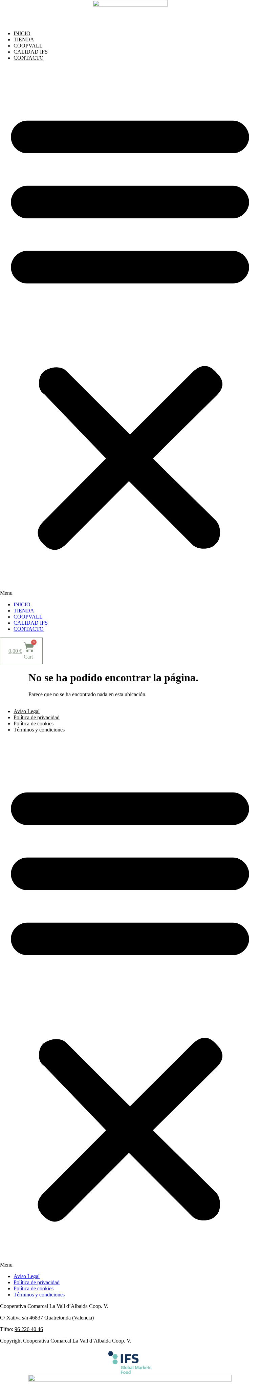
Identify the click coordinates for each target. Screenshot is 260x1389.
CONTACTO (29, 58)
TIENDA (24, 39)
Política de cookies (33, 723)
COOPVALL (28, 45)
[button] (130, 331)
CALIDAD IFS (31, 52)
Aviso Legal (27, 711)
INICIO (22, 33)
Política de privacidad (37, 717)
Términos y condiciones (39, 729)
